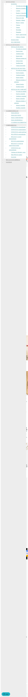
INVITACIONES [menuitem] (10, 2)
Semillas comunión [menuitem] (20, 107)
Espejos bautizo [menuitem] (20, 72)
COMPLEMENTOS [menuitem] (11, 125)
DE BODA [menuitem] (14, 4)
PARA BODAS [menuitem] (15, 113)
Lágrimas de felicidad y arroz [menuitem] (18, 152)
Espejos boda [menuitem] (19, 51)
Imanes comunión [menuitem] (20, 98)
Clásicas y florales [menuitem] (20, 37)
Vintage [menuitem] (18, 27)
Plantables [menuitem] (18, 32)
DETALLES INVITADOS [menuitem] (13, 45)
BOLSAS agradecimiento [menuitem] (17, 141)
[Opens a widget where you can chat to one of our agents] (6, 694)
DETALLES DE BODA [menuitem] (17, 47)
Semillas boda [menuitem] (19, 63)
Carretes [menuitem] (18, 10)
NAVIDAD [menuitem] (9, 162)
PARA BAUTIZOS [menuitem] (16, 115)
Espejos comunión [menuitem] (20, 94)
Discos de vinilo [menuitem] (20, 18)
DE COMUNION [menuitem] (15, 42)
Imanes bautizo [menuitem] (19, 77)
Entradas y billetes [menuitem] (20, 20)
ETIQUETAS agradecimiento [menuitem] (18, 129)
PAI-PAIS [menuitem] (13, 157)
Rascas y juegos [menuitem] (20, 22)
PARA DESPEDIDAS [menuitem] (16, 120)
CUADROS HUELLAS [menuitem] (12, 111)
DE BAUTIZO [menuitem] (15, 39)
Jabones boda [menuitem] (19, 61)
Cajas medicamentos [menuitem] (21, 15)
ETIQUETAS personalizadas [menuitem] (18, 127)
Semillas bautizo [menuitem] (20, 86)
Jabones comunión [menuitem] (20, 105)
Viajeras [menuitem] (18, 25)
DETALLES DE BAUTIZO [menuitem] (18, 68)
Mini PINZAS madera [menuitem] (16, 154)
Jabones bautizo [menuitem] (20, 84)
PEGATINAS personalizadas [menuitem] (18, 134)
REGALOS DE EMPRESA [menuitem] (13, 160)
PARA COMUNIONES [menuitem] (17, 117)
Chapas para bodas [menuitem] (20, 65)
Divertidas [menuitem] (18, 29)
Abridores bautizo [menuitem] (20, 75)
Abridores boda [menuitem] (20, 53)
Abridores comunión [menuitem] (21, 96)
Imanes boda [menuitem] (19, 56)
